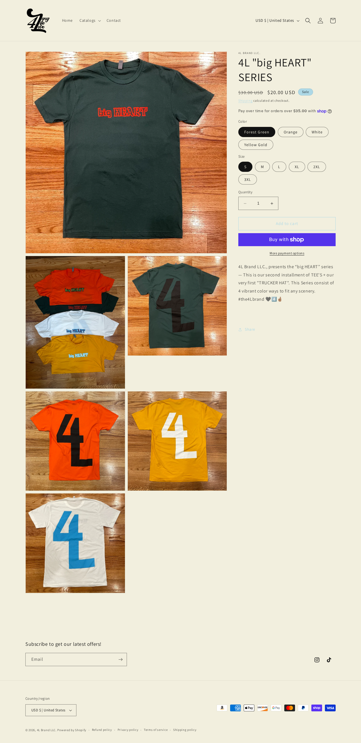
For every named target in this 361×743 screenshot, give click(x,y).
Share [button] (250, 329)
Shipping (245, 100)
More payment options (287, 253)
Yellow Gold (255, 144)
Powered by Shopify (71, 730)
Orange (291, 132)
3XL (247, 179)
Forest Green (256, 132)
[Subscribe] (120, 659)
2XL (316, 167)
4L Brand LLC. (47, 730)
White (317, 132)
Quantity (245, 192)
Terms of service (156, 730)
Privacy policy (128, 730)
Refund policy (102, 730)
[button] (89, 20)
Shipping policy (185, 730)
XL (297, 167)
